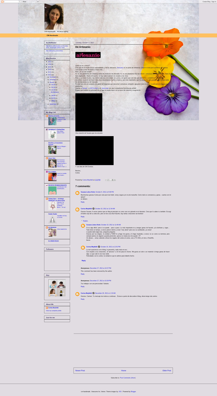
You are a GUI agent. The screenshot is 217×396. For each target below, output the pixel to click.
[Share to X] (110, 180)
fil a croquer (52, 172)
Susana (85, 88)
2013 (50, 72)
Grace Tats (51, 158)
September (53, 104)
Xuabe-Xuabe (52, 214)
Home (123, 371)
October (52, 82)
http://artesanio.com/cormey (54, 51)
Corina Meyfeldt (86, 208)
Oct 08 (53, 95)
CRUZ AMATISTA (62, 229)
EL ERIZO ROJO (53, 241)
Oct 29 (53, 84)
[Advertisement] (123, 349)
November (53, 79)
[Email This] (106, 180)
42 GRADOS (52, 227)
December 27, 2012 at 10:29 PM (100, 281)
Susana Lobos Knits (88, 192)
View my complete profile (53, 310)
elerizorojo (105, 88)
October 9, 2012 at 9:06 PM (105, 192)
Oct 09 (53, 90)
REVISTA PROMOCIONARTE (57, 185)
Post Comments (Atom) (128, 378)
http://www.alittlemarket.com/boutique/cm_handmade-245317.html (57, 46)
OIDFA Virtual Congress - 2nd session (61, 119)
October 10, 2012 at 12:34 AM (105, 208)
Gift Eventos (94, 88)
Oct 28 (53, 87)
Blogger (133, 391)
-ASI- (120, 391)
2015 (50, 67)
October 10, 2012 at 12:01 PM (110, 247)
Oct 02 (53, 101)
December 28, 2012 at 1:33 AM (105, 293)
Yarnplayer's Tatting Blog (56, 129)
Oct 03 (53, 98)
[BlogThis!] (108, 180)
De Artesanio (55, 92)
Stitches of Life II (53, 116)
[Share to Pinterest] (115, 180)
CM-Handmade (52, 35)
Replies (85, 221)
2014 (50, 69)
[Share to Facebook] (113, 180)
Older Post (167, 371)
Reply (83, 202)
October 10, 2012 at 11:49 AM (111, 225)
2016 (50, 64)
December (53, 77)
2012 (50, 75)
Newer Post (80, 371)
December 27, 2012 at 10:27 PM (100, 268)
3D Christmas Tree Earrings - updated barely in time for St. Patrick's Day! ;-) (61, 163)
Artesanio (120, 68)
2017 (50, 61)
